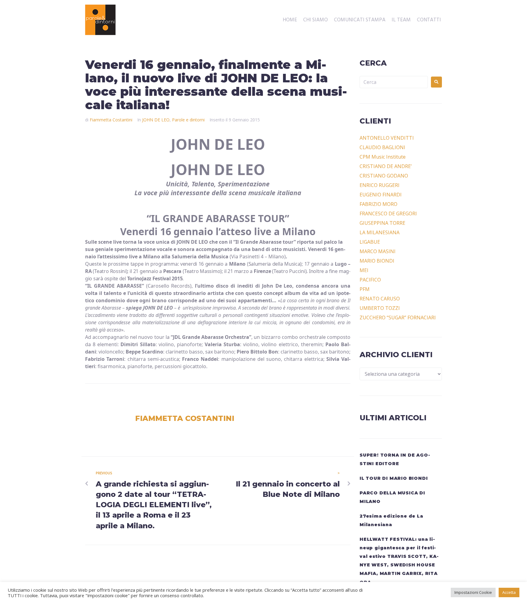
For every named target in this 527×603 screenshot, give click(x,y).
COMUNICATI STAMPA (359, 20)
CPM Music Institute (383, 156)
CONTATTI (429, 20)
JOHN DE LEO (156, 120)
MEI (364, 270)
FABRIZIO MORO (378, 204)
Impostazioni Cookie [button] (473, 592)
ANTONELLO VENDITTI (387, 138)
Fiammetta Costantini (111, 120)
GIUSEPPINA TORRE (382, 223)
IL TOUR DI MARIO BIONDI (394, 478)
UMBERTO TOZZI (380, 308)
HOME (290, 20)
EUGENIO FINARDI (381, 194)
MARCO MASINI (378, 251)
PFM (365, 289)
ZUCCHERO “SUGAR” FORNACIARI (398, 317)
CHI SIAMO (315, 20)
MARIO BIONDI (377, 260)
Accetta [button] (509, 592)
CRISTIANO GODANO (384, 175)
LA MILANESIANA (380, 232)
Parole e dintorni (188, 120)
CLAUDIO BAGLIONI (382, 147)
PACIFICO (370, 279)
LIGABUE (370, 242)
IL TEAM (401, 20)
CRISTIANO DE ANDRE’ (386, 166)
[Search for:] (394, 82)
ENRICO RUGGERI (380, 185)
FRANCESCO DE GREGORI (388, 213)
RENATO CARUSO (380, 298)
